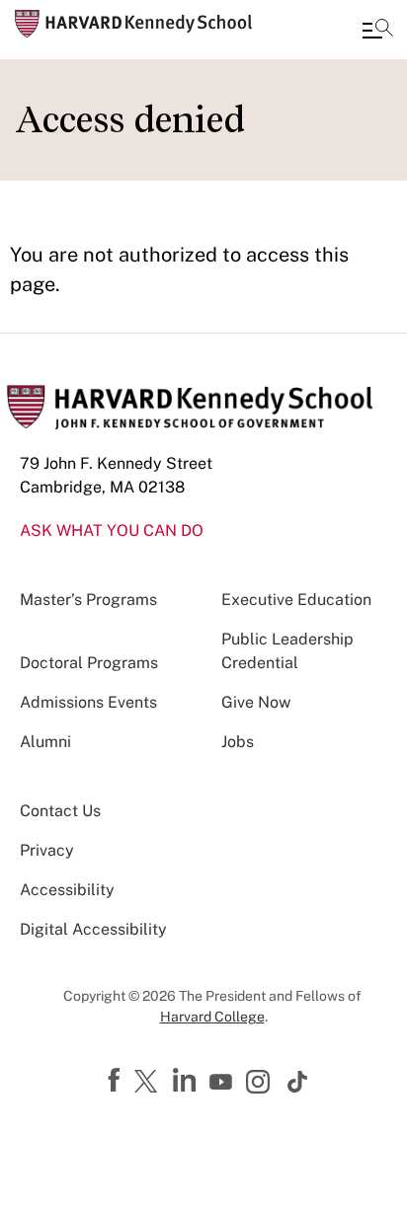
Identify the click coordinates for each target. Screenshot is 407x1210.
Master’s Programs (88, 599)
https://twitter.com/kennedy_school (149, 1083)
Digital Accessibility (93, 929)
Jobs (237, 741)
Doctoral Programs (89, 662)
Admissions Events (88, 702)
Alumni (45, 741)
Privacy (47, 850)
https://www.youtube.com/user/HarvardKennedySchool (223, 1082)
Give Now (255, 702)
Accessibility (67, 889)
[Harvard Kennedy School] (133, 23)
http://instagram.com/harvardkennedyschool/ (261, 1083)
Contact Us (60, 810)
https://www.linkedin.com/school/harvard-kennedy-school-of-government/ (187, 1080)
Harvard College (212, 1016)
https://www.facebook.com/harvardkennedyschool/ (116, 1080)
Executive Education (296, 599)
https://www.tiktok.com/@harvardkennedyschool (298, 1082)
